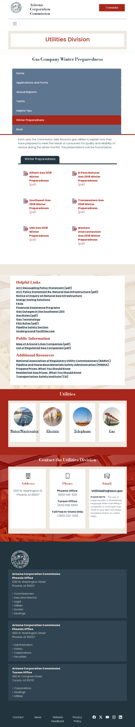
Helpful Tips (24, 111)
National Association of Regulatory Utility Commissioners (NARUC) (63, 361)
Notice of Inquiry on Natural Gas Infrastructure (49, 296)
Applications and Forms (32, 83)
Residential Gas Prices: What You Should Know (48, 372)
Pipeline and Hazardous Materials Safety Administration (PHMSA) (62, 365)
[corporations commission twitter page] (100, 717)
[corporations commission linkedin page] (120, 717)
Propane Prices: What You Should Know (43, 369)
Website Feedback (57, 719)
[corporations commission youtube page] (107, 717)
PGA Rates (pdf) (27, 323)
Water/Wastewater (24, 431)
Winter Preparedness (30, 120)
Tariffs (20, 101)
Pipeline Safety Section (32, 327)
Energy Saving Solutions (33, 300)
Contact (18, 717)
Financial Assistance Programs (38, 308)
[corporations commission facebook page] (94, 717)
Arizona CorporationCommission (40, 9)
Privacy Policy (77, 719)
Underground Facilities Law (35, 331)
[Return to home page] (16, 7)
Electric (52, 431)
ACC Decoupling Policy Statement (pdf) (44, 288)
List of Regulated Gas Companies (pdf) (43, 348)
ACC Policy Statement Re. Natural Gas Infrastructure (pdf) (57, 292)
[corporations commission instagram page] (114, 717)
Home (20, 73)
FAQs (19, 304)
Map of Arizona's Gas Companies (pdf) (43, 344)
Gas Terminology (28, 319)
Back (19, 129)
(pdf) (40, 178)
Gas (112, 431)
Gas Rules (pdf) (27, 315)
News (38, 717)
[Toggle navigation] (14, 23)
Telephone (82, 431)
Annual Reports (26, 92)
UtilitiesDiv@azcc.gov (107, 491)
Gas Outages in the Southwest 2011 (40, 311)
